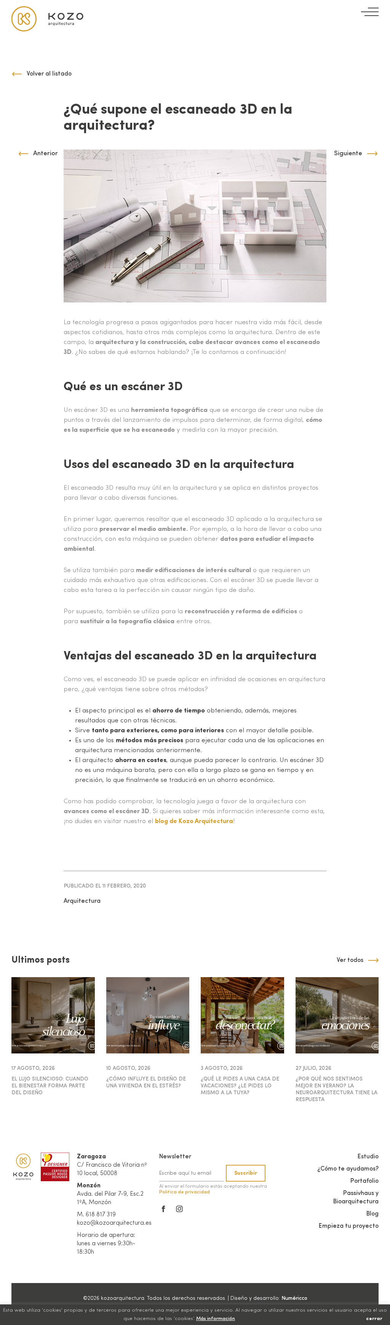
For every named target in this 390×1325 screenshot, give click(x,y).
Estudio (368, 1157)
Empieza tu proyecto (349, 1226)
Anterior (45, 153)
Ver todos (350, 960)
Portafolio (364, 1181)
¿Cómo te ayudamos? (348, 1169)
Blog (372, 1214)
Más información (215, 1318)
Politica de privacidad (184, 1192)
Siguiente (348, 153)
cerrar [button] (374, 1318)
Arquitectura (82, 901)
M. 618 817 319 (96, 1215)
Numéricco (294, 1298)
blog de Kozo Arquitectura (194, 821)
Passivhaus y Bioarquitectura (356, 1197)
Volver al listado (49, 74)
